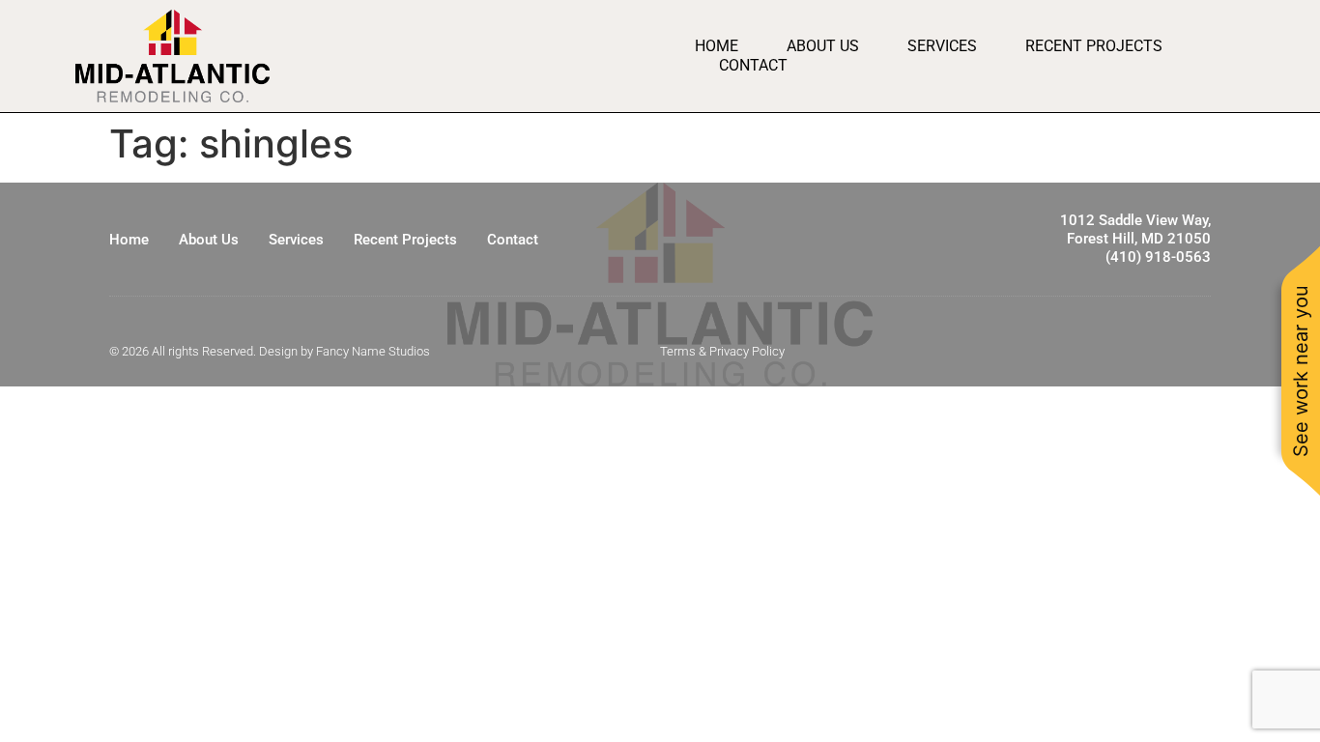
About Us (823, 46)
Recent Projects (1093, 46)
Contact (753, 65)
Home (716, 46)
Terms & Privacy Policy (722, 351)
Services (942, 46)
